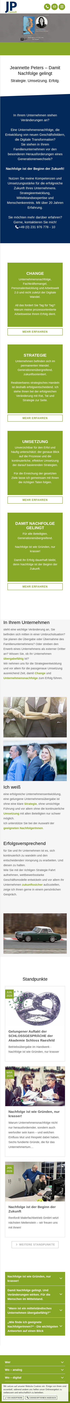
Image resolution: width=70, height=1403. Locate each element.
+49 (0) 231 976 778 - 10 (37, 227)
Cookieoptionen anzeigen (42, 1398)
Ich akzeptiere (14, 1398)
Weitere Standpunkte (36, 1244)
